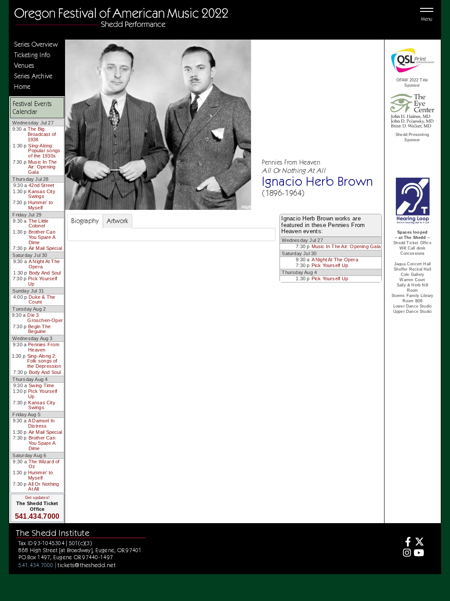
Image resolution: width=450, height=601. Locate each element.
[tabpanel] (171, 234)
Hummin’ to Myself (40, 205)
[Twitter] (418, 542)
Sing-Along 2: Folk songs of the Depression (44, 361)
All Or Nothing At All (43, 486)
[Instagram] (405, 553)
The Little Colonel (39, 223)
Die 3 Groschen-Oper (45, 317)
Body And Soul (45, 272)
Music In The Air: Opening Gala (42, 167)
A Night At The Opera (44, 264)
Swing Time (41, 385)
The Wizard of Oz (44, 464)
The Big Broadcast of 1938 (42, 134)
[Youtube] (418, 553)
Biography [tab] (85, 220)
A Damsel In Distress (41, 423)
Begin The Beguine (39, 329)
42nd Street (41, 185)
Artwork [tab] (117, 220)
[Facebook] (405, 542)
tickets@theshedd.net (87, 564)
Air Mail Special (45, 248)
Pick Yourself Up (42, 281)
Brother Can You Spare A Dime (42, 237)
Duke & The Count (42, 299)
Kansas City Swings (41, 194)
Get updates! (37, 497)
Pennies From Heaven (43, 347)
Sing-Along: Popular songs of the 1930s (44, 150)
